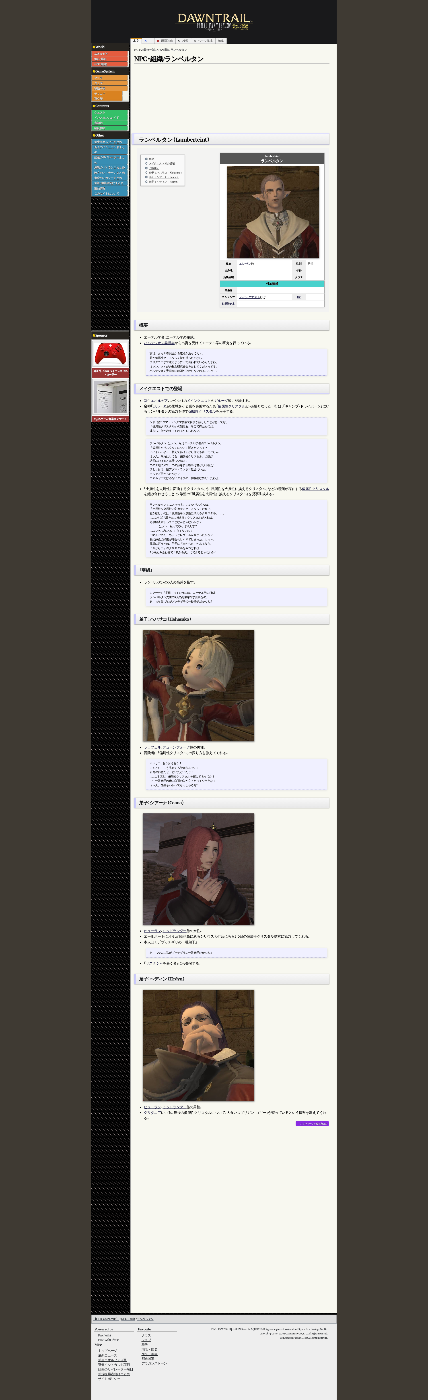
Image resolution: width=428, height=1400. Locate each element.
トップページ (107, 1350)
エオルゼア (101, 54)
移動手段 (99, 88)
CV (299, 297)
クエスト (99, 112)
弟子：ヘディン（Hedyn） (164, 182)
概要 (151, 159)
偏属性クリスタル (231, 406)
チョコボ (99, 93)
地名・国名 (100, 59)
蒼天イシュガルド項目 (114, 1365)
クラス (98, 78)
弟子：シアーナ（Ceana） (164, 177)
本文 (136, 41)
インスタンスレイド (106, 118)
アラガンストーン (154, 1363)
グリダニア (152, 1112)
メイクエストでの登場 (162, 163)
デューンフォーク (176, 747)
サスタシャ (154, 963)
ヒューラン (152, 931)
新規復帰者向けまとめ (114, 1374)
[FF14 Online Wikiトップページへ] (214, 22)
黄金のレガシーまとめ (108, 178)
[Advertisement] (109, 263)
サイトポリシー (109, 1379)
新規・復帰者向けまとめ (108, 183)
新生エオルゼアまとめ (108, 142)
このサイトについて (106, 193)
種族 (145, 1344)
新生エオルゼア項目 (112, 1360)
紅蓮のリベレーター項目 (115, 1369)
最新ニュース (107, 1355)
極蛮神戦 (99, 128)
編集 (221, 41)
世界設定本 (228, 303)
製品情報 (99, 188)
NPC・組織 (100, 64)
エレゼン (245, 263)
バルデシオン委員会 (159, 343)
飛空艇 (98, 99)
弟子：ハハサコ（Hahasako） (166, 172)
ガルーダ (221, 400)
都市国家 (148, 1359)
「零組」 (154, 168)
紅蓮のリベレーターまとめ (109, 159)
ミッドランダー (174, 931)
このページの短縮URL (313, 1124)
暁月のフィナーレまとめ (109, 173)
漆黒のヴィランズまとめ (109, 167)
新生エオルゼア (156, 400)
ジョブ (98, 83)
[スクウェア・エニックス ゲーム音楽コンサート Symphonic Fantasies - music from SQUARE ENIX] (110, 396)
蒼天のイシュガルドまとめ (109, 149)
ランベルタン (145, 1319)
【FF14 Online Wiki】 (106, 1319)
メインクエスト (249, 297)
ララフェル (152, 747)
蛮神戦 (98, 123)
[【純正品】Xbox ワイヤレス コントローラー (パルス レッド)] (110, 353)
